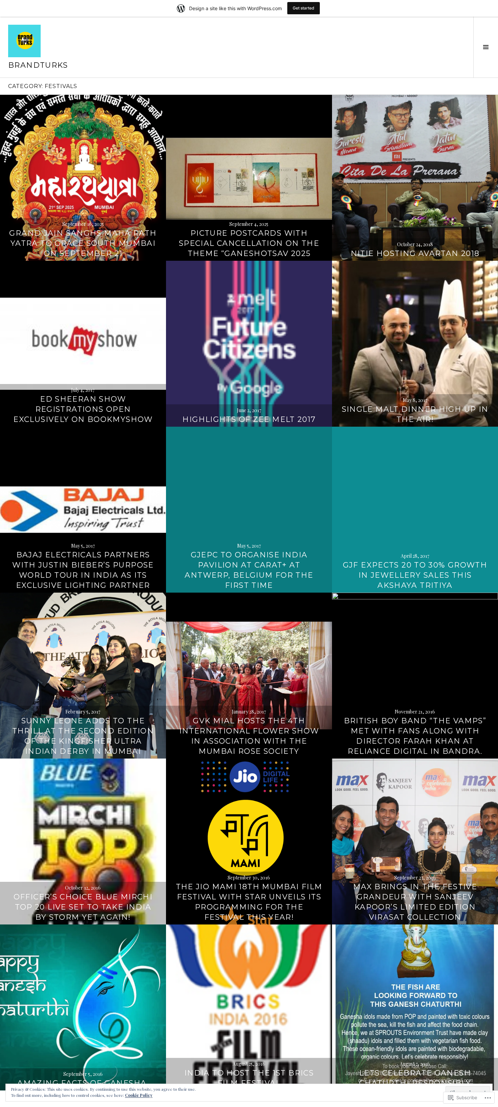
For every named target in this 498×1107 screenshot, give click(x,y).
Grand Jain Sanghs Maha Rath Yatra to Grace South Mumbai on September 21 (83, 243)
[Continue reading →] (83, 178)
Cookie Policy (138, 1095)
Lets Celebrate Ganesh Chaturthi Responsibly (415, 1078)
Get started (303, 7)
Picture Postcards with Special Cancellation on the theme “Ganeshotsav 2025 (249, 243)
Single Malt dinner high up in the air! (415, 414)
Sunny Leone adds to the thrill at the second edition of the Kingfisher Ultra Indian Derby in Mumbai (83, 736)
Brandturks (38, 65)
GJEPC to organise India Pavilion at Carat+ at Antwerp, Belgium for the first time (249, 570)
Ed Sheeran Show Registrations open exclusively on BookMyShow (82, 409)
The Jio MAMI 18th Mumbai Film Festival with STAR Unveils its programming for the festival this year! (249, 902)
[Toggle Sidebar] (485, 47)
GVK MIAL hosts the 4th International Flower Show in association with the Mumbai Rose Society (249, 736)
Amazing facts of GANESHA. (82, 1083)
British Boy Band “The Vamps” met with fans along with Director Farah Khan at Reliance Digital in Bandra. (415, 736)
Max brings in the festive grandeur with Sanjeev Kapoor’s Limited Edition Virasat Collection (415, 902)
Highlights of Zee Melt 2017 (248, 419)
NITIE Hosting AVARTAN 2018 (415, 253)
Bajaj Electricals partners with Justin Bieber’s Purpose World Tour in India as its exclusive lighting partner (83, 570)
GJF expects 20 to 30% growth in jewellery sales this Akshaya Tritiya (415, 575)
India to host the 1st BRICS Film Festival (249, 1078)
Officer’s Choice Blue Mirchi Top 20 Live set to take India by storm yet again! (83, 907)
